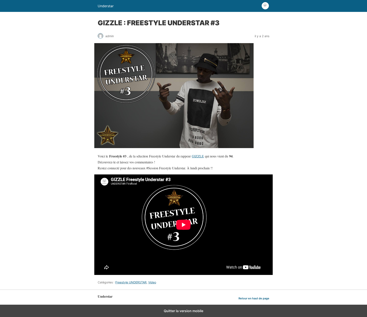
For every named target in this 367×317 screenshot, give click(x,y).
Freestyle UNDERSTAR (131, 282)
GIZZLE (198, 156)
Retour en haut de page (254, 298)
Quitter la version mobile (183, 311)
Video (152, 282)
